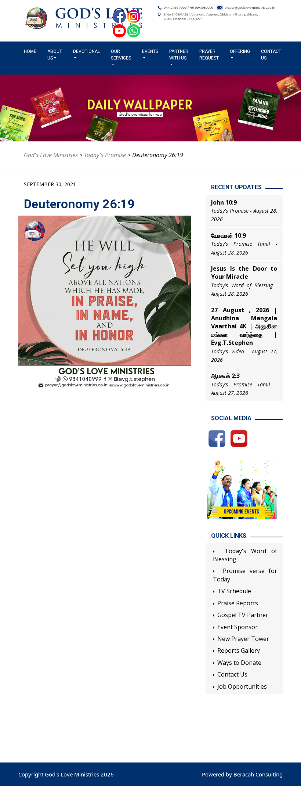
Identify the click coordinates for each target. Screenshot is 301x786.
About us (54, 55)
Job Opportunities (242, 686)
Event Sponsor (237, 627)
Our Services (121, 55)
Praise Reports (237, 603)
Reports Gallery (238, 650)
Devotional (86, 51)
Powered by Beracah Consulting (242, 774)
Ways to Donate (239, 663)
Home (31, 51)
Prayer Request (209, 55)
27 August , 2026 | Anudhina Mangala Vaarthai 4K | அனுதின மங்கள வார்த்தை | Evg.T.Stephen (244, 326)
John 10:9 (224, 202)
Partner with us (178, 55)
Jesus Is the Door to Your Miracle (244, 272)
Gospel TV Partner (242, 615)
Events (150, 51)
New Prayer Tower (243, 639)
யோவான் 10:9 (228, 235)
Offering (240, 51)
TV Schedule (234, 591)
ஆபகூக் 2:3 (225, 376)
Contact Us (271, 55)
